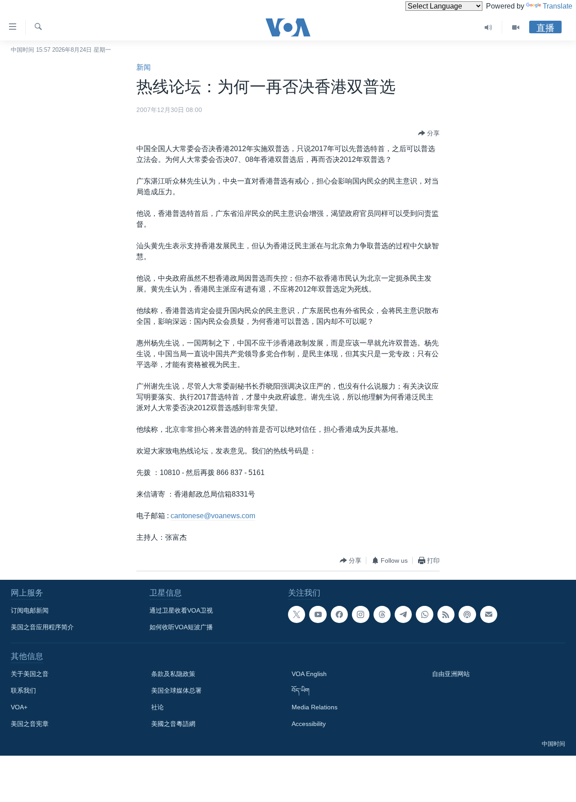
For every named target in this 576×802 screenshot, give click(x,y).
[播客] (467, 614)
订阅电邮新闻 (30, 610)
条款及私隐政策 (173, 673)
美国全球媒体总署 (176, 690)
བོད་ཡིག (301, 690)
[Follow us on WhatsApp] (424, 614)
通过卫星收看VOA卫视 (181, 610)
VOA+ (19, 707)
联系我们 (23, 690)
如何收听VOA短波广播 (181, 627)
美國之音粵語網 (173, 723)
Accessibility (309, 723)
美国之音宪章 (30, 723)
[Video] (515, 27)
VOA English (309, 673)
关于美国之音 (30, 673)
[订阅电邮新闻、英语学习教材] (488, 614)
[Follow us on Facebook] (339, 614)
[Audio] (488, 27)
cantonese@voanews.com (213, 516)
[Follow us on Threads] (382, 614)
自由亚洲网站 (451, 673)
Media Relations (315, 707)
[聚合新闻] (445, 614)
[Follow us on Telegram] (403, 614)
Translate (557, 6)
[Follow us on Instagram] (360, 614)
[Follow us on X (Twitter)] (296, 614)
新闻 (143, 67)
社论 (157, 707)
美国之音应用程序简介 (42, 627)
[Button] (429, 133)
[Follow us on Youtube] (317, 614)
